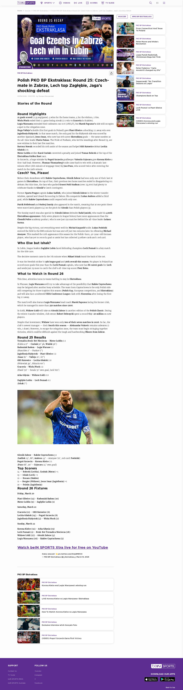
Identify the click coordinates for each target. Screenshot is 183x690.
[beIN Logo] (26, 3)
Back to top (170, 687)
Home (19, 10)
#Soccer (122, 16)
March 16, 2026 (83, 557)
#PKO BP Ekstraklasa (142, 16)
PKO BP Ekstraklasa (41, 10)
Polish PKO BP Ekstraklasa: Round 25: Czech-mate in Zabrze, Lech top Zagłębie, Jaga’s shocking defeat (91, 10)
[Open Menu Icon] (164, 2)
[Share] (111, 73)
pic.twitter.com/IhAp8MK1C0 (70, 554)
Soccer (27, 10)
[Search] (150, 2)
